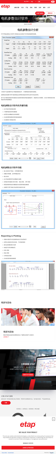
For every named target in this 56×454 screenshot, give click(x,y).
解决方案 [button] (17, 7)
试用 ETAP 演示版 (28, 374)
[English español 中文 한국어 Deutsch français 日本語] (33, 2)
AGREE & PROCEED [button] (28, 448)
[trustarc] (51, 452)
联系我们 (19, 408)
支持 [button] (40, 7)
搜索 (53, 1)
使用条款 (25, 408)
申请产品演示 (39, 13)
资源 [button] (35, 7)
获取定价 (50, 13)
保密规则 (31, 408)
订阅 (6, 402)
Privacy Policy (4, 452)
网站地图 (37, 408)
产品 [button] (27, 7)
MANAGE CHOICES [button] (28, 443)
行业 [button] (22, 7)
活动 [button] (31, 7)
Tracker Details (11, 452)
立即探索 (5, 336)
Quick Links (27, 24)
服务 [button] (44, 7)
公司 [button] (48, 7)
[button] (53, 419)
